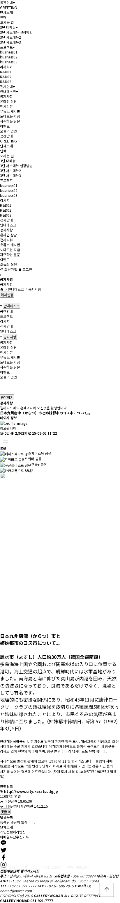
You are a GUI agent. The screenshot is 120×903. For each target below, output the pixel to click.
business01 (8, 51)
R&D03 (5, 81)
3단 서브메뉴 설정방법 (16, 32)
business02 (8, 56)
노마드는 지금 (10, 116)
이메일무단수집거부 (14, 836)
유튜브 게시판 (10, 111)
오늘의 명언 (8, 131)
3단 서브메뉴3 (10, 42)
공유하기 (7, 397)
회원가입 (10, 269)
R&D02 (5, 76)
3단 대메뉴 (8, 27)
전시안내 (6, 86)
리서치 (5, 66)
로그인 (27, 269)
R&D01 (5, 71)
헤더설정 (7, 294)
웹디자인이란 (23, 806)
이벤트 (5, 126)
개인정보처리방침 (13, 831)
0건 (6, 433)
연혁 (3, 17)
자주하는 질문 (10, 121)
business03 (8, 61)
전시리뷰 (6, 106)
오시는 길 (7, 22)
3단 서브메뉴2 (10, 37)
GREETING (8, 7)
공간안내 (6, 2)
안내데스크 (8, 91)
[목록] (5, 441)
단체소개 (6, 12)
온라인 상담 (8, 101)
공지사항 (6, 96)
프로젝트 (6, 46)
